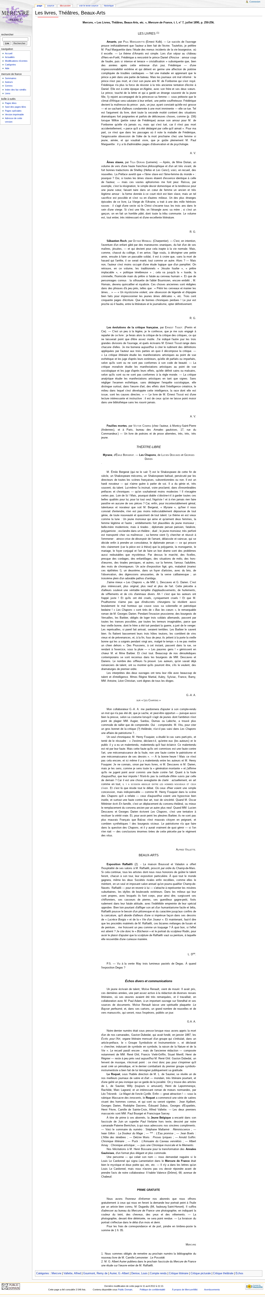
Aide (7, 68)
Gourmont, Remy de (95, 1273)
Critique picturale (201, 1273)
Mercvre (56, 1273)
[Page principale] (16, 16)
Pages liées (11, 103)
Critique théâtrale (223, 1273)
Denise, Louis (139, 1273)
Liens (7, 93)
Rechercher (7, 34)
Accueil (8, 53)
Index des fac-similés (15, 89)
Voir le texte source (88, 5)
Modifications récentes (16, 61)
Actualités (10, 57)
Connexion (254, 1)
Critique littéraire (178, 1273)
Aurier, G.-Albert (119, 1273)
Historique (109, 5)
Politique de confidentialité (152, 1289)
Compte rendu (158, 1273)
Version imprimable (14, 114)
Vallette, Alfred (72, 1273)
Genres (9, 85)
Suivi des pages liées (15, 107)
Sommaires (10, 78)
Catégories (42, 1273)
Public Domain (125, 1289)
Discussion (65, 5)
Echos (239, 1273)
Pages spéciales (13, 111)
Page (39, 5)
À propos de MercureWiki (185, 1289)
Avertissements (212, 1289)
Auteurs (9, 82)
